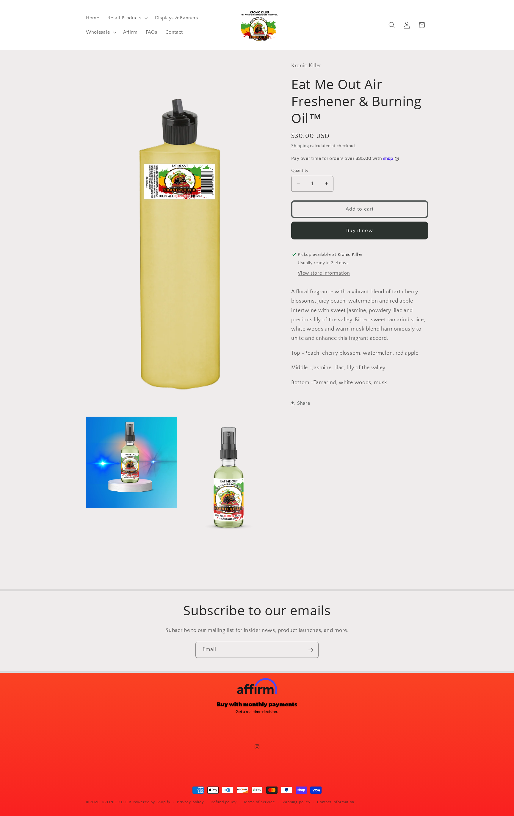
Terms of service (259, 802)
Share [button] (303, 403)
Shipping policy (296, 802)
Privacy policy (190, 802)
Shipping (300, 146)
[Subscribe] (310, 650)
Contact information (335, 802)
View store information (324, 273)
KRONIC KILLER (116, 802)
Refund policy (223, 802)
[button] (127, 18)
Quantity (300, 170)
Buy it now (359, 230)
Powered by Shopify (152, 802)
